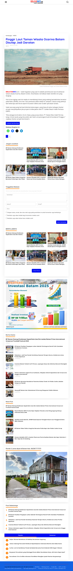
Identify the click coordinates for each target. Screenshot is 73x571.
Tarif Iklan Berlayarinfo (29, 568)
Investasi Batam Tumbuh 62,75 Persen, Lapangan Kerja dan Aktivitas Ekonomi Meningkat (41, 364)
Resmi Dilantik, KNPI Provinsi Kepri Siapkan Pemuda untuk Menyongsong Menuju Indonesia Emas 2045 (36, 160)
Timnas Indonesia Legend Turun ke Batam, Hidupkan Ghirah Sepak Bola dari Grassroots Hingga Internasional (41, 373)
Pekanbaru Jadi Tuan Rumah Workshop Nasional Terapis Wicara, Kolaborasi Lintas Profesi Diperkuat (39, 355)
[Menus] (5, 2)
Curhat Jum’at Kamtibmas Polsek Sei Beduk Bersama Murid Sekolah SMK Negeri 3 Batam (35, 548)
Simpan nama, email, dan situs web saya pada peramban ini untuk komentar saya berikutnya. (34, 212)
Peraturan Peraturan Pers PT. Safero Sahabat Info (52, 568)
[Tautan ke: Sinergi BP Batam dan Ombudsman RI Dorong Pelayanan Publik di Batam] (9, 393)
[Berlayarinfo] (36, 2)
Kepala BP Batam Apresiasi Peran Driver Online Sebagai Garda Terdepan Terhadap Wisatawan (56, 178)
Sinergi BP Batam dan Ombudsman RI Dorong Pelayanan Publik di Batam (36, 390)
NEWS (7, 46)
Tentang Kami (45, 567)
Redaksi (37, 567)
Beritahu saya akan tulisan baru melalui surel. (20, 218)
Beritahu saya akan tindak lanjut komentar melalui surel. (23, 215)
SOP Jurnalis (62, 567)
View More (36, 270)
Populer (20, 535)
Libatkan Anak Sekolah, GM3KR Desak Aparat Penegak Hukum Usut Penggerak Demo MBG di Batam (57, 160)
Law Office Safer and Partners (12, 568)
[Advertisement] (36, 18)
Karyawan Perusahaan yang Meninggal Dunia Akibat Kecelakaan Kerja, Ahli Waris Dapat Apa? (37, 552)
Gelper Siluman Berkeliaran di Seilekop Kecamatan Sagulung (27, 539)
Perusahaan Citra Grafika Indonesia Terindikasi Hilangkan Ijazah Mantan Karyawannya (35, 556)
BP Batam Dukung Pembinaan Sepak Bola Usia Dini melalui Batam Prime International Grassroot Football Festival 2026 (15, 148)
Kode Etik (54, 567)
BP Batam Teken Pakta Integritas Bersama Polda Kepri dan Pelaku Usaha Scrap (15, 178)
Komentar (53, 535)
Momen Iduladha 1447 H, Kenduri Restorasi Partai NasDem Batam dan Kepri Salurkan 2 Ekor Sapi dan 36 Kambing (36, 178)
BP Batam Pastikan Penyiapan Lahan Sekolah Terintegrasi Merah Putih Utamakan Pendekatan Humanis (39, 347)
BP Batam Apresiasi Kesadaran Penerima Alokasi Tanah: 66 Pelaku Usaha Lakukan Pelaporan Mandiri (39, 382)
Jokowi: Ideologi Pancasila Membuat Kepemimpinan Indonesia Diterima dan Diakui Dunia (35, 543)
